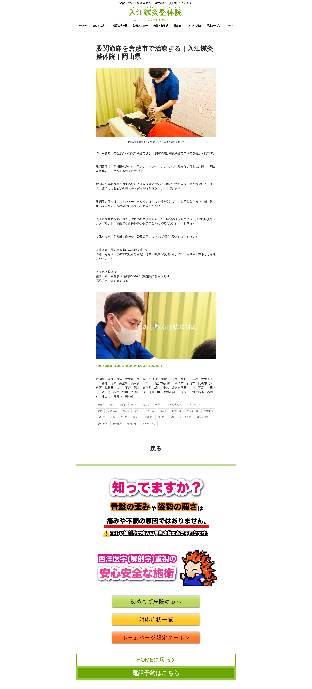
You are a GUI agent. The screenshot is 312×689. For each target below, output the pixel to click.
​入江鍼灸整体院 (155, 12)
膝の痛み (102, 423)
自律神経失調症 (173, 404)
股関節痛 (117, 423)
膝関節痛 (131, 423)
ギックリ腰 (185, 417)
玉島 (112, 417)
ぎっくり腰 (192, 411)
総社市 (138, 411)
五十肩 (123, 417)
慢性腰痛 (208, 411)
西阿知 (136, 417)
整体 (112, 404)
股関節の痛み (149, 423)
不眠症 (148, 417)
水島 (172, 417)
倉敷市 (101, 404)
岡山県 (133, 404)
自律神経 (176, 411)
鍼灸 (122, 404)
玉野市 (101, 417)
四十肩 (160, 417)
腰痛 (157, 404)
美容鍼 (150, 411)
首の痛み (112, 411)
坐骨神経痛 (202, 417)
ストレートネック (196, 404)
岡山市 (126, 411)
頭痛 (100, 411)
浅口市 (163, 411)
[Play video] (156, 325)
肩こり (146, 404)
